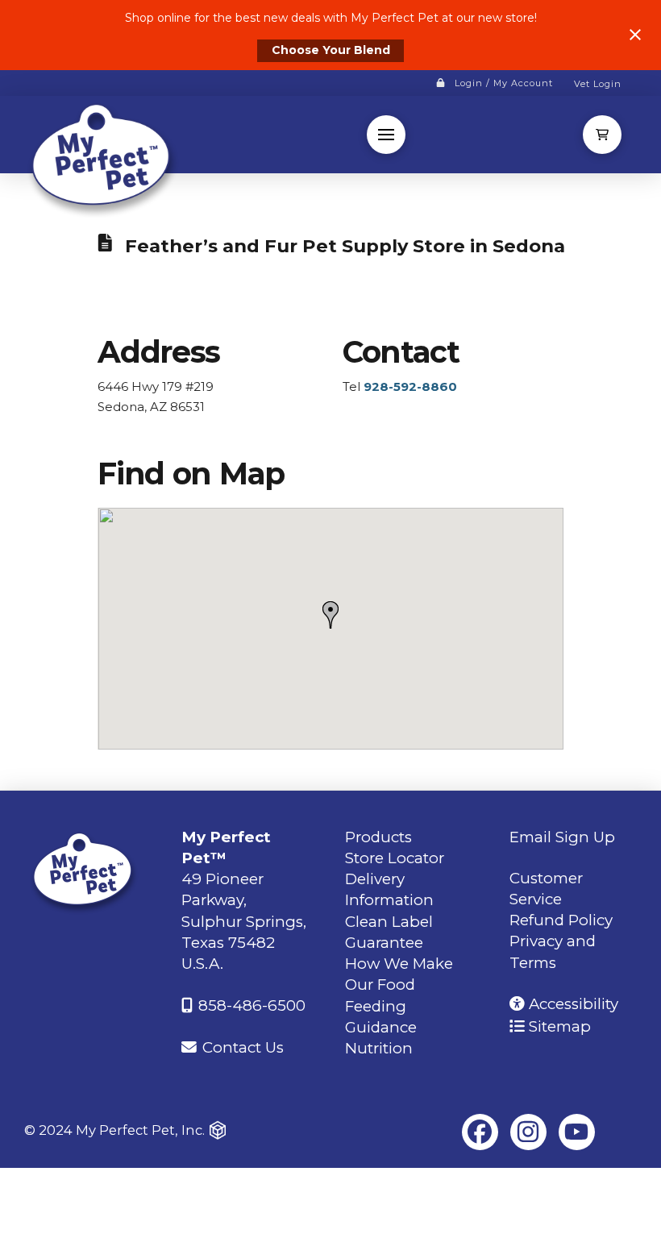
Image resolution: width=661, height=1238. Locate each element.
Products (378, 837)
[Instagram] (528, 1132)
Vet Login (598, 83)
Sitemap (558, 1026)
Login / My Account (504, 83)
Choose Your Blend (331, 50)
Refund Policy (561, 920)
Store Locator (394, 858)
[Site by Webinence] (218, 1131)
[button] (386, 134)
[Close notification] (635, 34)
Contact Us (241, 1047)
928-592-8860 (410, 386)
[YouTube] (577, 1132)
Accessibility (571, 1004)
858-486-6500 (250, 1005)
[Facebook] (480, 1132)
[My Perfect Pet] (104, 158)
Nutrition (379, 1048)
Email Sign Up (562, 837)
